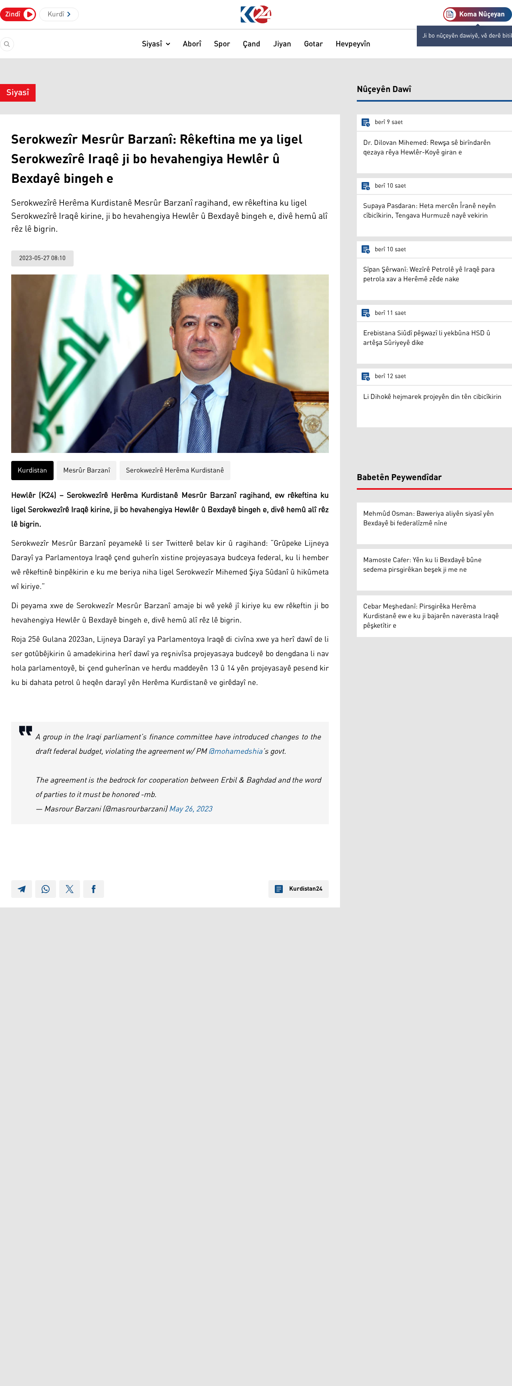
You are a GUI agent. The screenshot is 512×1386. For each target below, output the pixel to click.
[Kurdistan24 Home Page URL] (256, 15)
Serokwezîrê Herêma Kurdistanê (175, 470)
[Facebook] (93, 889)
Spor (222, 44)
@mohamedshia (235, 751)
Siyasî (152, 44)
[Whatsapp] (45, 889)
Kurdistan (32, 470)
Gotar (313, 44)
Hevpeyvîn (353, 44)
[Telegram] (21, 889)
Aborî (192, 44)
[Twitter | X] (69, 889)
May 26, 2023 (190, 809)
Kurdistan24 (305, 889)
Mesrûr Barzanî (86, 470)
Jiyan (282, 44)
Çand (251, 44)
